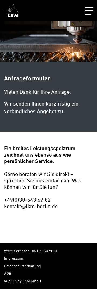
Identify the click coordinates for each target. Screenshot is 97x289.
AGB (7, 273)
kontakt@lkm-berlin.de (31, 206)
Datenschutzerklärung (22, 265)
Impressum (13, 258)
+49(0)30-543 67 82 (27, 200)
